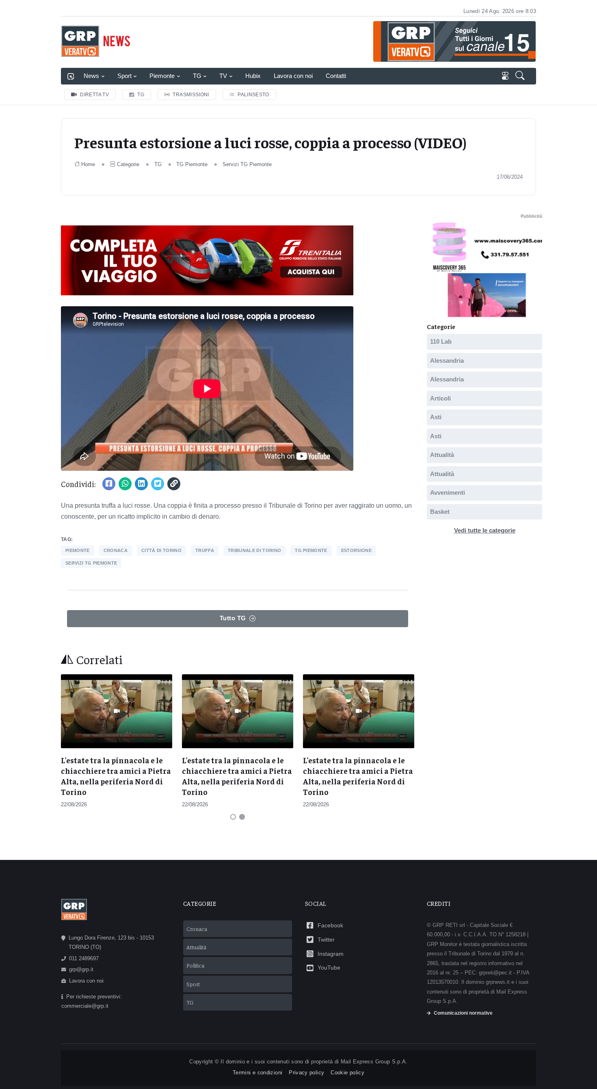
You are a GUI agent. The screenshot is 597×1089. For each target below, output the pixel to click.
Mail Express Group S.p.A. (374, 1062)
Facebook (330, 925)
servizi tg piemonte (91, 563)
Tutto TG (233, 618)
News (91, 75)
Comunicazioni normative (463, 1013)
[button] (521, 76)
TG (197, 75)
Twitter (326, 939)
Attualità (442, 454)
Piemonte (162, 75)
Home (88, 164)
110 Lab (441, 341)
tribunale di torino (254, 550)
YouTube (329, 967)
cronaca (116, 550)
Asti (435, 417)
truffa (204, 550)
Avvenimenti (447, 492)
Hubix (253, 75)
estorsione (356, 550)
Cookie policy (347, 1073)
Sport (124, 75)
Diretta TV (94, 94)
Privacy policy (306, 1073)
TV (223, 75)
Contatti (336, 75)
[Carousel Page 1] (233, 817)
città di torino (161, 550)
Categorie (128, 164)
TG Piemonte (192, 164)
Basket (440, 511)
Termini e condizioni (257, 1073)
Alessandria (447, 360)
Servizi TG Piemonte (247, 164)
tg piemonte (311, 550)
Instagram (331, 953)
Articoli (440, 398)
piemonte (77, 550)
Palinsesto (253, 94)
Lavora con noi (293, 75)
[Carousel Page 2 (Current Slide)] (242, 817)
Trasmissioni (191, 94)
